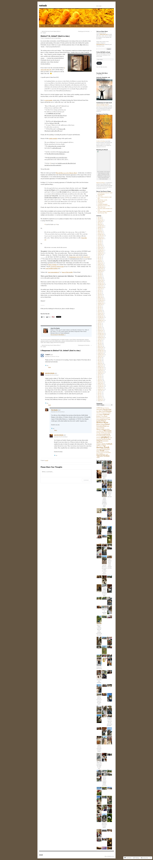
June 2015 (100, 359)
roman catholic (79, 341)
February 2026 (100, 220)
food (109, 417)
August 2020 (100, 271)
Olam (97, 434)
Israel (107, 424)
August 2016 (100, 339)
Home (42, 26)
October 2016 (100, 336)
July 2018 (99, 306)
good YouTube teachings (52, 268)
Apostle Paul (107, 409)
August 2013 (100, 390)
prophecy (105, 437)
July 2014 (99, 374)
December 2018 (101, 298)
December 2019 (101, 283)
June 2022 (100, 241)
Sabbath (109, 444)
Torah (42, 342)
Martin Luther (58, 341)
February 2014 (100, 382)
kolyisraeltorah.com (100, 44)
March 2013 (100, 397)
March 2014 (100, 380)
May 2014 (100, 377)
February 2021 (100, 263)
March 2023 (100, 231)
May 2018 (100, 308)
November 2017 (101, 317)
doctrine (47, 341)
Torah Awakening (99, 449)
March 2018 (100, 311)
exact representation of (53, 272)
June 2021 (100, 257)
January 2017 (100, 331)
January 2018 (100, 314)
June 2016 (100, 341)
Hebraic (103, 421)
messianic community (100, 432)
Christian (67, 339)
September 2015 (101, 354)
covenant (102, 412)
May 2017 (100, 326)
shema (101, 445)
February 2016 (100, 347)
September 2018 (101, 303)
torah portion (106, 449)
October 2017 (100, 319)
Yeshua (51, 342)
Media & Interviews (88, 26)
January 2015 (100, 366)
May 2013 (100, 394)
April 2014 (100, 379)
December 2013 (101, 384)
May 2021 (100, 258)
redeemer (63, 341)
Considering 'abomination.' (103, 204)
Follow (99, 63)
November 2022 (101, 235)
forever (98, 419)
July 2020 (99, 273)
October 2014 (100, 370)
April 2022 (100, 244)
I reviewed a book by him (57, 266)
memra (97, 431)
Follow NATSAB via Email (103, 52)
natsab (43, 5)
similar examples (53, 138)
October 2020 (100, 268)
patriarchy (107, 434)
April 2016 (100, 344)
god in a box (52, 341)
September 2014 (101, 372)
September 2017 (101, 320)
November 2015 (101, 351)
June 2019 (100, 291)
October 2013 (100, 387)
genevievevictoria (49, 373)
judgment (98, 427)
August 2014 (100, 373)
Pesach (97, 435)
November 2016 (101, 334)
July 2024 (99, 228)
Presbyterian (98, 437)
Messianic (108, 430)
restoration (105, 441)
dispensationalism (80, 339)
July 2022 (99, 240)
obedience (109, 432)
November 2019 (101, 284)
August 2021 (100, 254)
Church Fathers (72, 339)
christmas (98, 412)
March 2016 (100, 346)
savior (84, 341)
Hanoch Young (106, 419)
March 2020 (100, 278)
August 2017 (100, 321)
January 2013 (100, 400)
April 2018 (100, 310)
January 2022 (100, 248)
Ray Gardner (98, 439)
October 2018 (100, 301)
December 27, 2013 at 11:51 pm (52, 356)
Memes (101, 26)
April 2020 (100, 277)
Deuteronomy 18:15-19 (75, 257)
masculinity (107, 429)
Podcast (56, 26)
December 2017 (101, 316)
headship (98, 421)
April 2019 (100, 294)
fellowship (106, 417)
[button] (99, 462)
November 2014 (101, 369)
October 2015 (100, 353)
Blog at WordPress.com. (109, 856)
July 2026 (99, 217)
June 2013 (100, 393)
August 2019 (100, 288)
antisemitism (99, 409)
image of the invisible (67, 272)
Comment (86, 480)
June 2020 (100, 274)
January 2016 (100, 349)
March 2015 (100, 363)
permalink (62, 342)
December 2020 (101, 265)
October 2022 (100, 237)
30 (44, 224)
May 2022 (100, 243)
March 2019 (100, 296)
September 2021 (101, 253)
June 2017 (100, 324)
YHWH (98, 457)
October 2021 (100, 251)
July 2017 (99, 323)
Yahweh (48, 342)
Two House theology (99, 452)
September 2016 (101, 337)
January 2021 (100, 264)
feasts (105, 416)
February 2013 (100, 399)
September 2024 (101, 227)
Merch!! (96, 26)
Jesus (105, 426)
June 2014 (100, 376)
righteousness (99, 442)
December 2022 (101, 234)
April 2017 (100, 327)
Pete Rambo (58, 38)
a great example (48, 100)
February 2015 (100, 364)
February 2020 (100, 280)
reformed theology (70, 341)
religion (99, 440)
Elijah (97, 414)
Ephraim (106, 414)
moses (106, 432)
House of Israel (100, 424)
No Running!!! (100, 202)
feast (103, 416)
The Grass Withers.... (102, 201)
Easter (109, 412)
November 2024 (101, 225)
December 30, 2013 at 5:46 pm (60, 436)
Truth (45, 342)
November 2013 (101, 386)
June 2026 (100, 218)
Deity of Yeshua (52, 264)
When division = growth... (103, 200)
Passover (101, 434)
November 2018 (101, 300)
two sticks (99, 454)
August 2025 (100, 221)
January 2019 (100, 297)
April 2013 (100, 396)
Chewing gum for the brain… (85, 31)
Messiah (101, 431)
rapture (111, 437)
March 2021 (100, 261)
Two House (106, 451)
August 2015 (100, 356)
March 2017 (100, 329)
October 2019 (100, 286)
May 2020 (100, 275)
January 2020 (100, 281)
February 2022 (100, 247)
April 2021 (100, 260)
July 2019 (99, 290)
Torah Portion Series (64, 26)
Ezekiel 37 (99, 416)
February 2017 (100, 330)
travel (98, 451)
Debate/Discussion (55, 339)
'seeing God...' (100, 195)
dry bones (105, 412)
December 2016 (101, 333)
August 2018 (100, 304)
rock (75, 341)
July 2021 (99, 255)
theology (88, 341)
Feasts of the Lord (100, 417)
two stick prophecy (107, 452)
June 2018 (100, 307)
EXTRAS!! (80, 26)
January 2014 (100, 383)
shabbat (98, 445)
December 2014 (101, 367)
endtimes (101, 414)
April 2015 (100, 362)
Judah (108, 426)
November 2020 (101, 267)
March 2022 (100, 245)
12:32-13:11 (87, 257)
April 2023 (100, 230)
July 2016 (99, 340)
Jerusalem (99, 426)
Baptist (97, 411)
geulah (101, 419)
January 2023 (100, 232)
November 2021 (101, 250)
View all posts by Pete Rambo (58, 334)
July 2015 (99, 357)
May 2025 (100, 222)
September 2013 (101, 389)
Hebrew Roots (102, 422)
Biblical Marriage (49, 26)
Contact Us (73, 26)
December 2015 (101, 350)
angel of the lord (105, 408)
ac (50, 163)
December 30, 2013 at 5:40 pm (58, 411)
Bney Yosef (102, 411)
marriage (102, 427)
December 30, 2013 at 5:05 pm (51, 375)
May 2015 (100, 360)
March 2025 (100, 224)
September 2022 (101, 238)
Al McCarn (99, 408)
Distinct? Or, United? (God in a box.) (55, 36)
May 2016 (100, 343)
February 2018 (100, 313)
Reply (49, 367)
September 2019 (101, 287)
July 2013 (99, 392)
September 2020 (101, 270)
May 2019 (100, 293)
